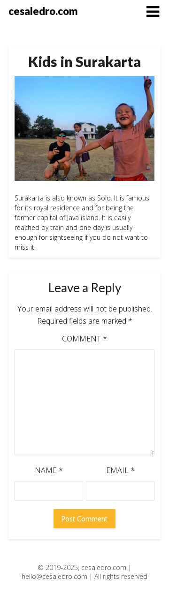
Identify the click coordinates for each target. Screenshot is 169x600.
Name (49, 470)
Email (120, 470)
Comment (84, 338)
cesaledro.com (43, 11)
